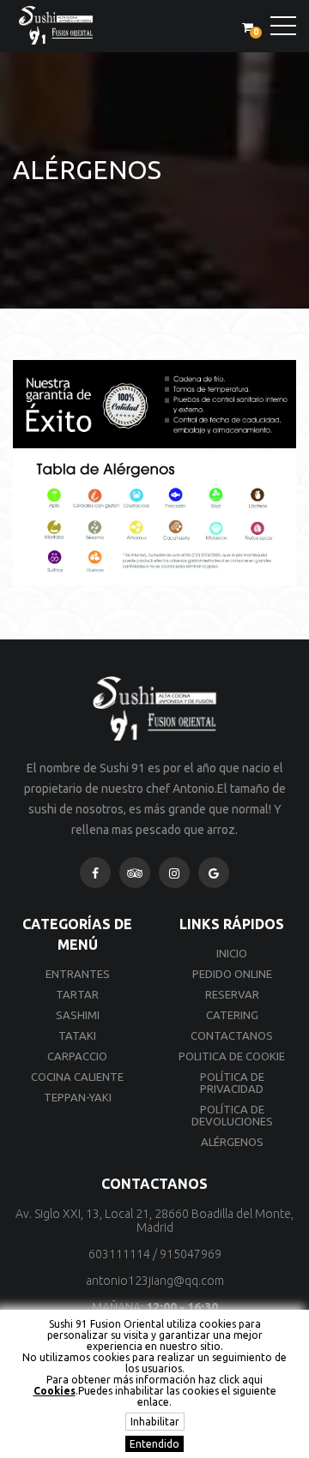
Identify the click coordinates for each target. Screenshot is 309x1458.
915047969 (190, 1254)
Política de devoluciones (232, 1115)
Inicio (231, 953)
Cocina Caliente (77, 1077)
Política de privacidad (232, 1083)
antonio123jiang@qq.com (155, 1280)
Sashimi (78, 1015)
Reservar (232, 994)
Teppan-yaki (78, 1097)
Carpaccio (77, 1056)
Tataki (77, 1035)
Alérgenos (232, 1142)
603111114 (119, 1254)
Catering (232, 1015)
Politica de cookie (232, 1056)
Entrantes (77, 974)
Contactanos (232, 1035)
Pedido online (232, 974)
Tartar (77, 994)
